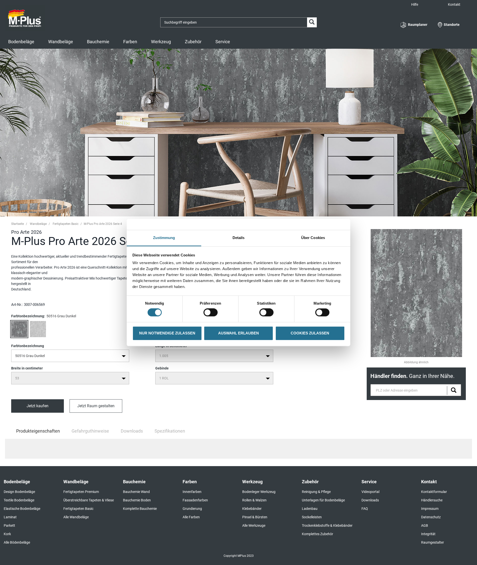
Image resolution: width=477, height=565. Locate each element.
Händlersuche (431, 500)
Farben (130, 41)
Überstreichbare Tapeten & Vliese (88, 500)
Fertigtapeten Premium (81, 492)
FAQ (364, 509)
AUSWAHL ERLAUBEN (238, 333)
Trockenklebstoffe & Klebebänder (327, 525)
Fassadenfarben (195, 500)
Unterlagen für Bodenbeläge (323, 500)
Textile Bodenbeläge (19, 500)
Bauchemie (98, 41)
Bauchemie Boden (137, 500)
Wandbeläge (60, 41)
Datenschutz (431, 517)
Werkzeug (161, 41)
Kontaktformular (434, 492)
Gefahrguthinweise (90, 431)
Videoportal (370, 492)
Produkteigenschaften (38, 433)
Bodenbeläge (21, 41)
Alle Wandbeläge (76, 517)
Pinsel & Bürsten (254, 517)
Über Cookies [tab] (313, 238)
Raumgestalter (432, 542)
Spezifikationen (170, 431)
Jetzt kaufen (37, 406)
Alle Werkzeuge (253, 525)
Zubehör (193, 41)
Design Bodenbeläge (19, 492)
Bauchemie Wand (136, 492)
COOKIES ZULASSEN (310, 333)
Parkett (9, 525)
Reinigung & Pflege (316, 492)
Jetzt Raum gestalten (96, 406)
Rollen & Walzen (254, 500)
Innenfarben (192, 492)
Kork (7, 534)
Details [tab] (239, 238)
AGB (424, 525)
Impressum (429, 509)
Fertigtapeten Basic (66, 224)
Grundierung (192, 509)
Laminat (10, 517)
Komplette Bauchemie (140, 509)
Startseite (17, 224)
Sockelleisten (312, 517)
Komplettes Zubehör (317, 534)
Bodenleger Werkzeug (259, 492)
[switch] (212, 313)
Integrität (428, 534)
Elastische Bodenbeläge (22, 509)
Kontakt (454, 4)
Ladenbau (310, 509)
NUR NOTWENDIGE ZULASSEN (167, 333)
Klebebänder (252, 509)
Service (222, 41)
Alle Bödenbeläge (17, 542)
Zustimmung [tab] (164, 238)
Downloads (132, 431)
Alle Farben (191, 517)
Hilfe (414, 4)
